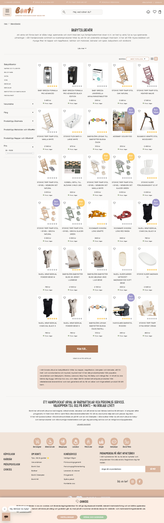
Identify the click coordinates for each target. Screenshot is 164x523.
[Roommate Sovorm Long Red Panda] (122, 213)
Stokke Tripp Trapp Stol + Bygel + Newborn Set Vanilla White (97, 185)
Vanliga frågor (70, 458)
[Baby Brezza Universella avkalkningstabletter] (97, 75)
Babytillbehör (15, 24)
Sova (5, 80)
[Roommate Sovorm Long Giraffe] (97, 213)
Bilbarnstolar (50, 447)
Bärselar (7, 84)
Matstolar (88, 447)
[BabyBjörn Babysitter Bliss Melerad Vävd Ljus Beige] (97, 259)
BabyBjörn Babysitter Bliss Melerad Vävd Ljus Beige (98, 277)
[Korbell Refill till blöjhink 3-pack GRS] (72, 167)
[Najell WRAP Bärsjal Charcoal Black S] (47, 308)
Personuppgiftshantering (74, 466)
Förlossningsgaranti (72, 462)
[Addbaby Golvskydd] (122, 121)
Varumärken (36, 462)
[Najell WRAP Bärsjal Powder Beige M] (47, 259)
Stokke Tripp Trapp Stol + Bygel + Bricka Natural (47, 231)
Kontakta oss (69, 483)
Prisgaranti (68, 475)
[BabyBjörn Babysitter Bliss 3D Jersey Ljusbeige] (72, 259)
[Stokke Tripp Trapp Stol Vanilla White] (47, 121)
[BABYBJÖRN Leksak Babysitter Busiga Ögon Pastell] (97, 308)
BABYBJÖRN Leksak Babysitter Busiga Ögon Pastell (97, 326)
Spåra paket (69, 479)
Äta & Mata (127, 447)
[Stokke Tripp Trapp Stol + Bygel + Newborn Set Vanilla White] (97, 167)
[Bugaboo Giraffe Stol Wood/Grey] (147, 121)
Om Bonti (36, 454)
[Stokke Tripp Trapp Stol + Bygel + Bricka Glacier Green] (72, 213)
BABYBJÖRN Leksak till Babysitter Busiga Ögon (97, 139)
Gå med (153, 469)
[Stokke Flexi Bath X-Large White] (72, 121)
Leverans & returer (72, 471)
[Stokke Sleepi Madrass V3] (147, 259)
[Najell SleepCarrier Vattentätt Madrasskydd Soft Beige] (122, 259)
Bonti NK (35, 479)
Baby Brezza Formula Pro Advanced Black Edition (73, 93)
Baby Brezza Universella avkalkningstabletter (97, 93)
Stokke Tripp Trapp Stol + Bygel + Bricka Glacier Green (72, 231)
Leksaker (75, 447)
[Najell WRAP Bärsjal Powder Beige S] (72, 308)
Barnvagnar (37, 447)
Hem (5, 24)
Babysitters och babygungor (15, 91)
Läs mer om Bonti (84, 424)
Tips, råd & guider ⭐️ (40, 458)
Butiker (34, 471)
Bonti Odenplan (37, 475)
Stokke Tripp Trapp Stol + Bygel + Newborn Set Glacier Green (122, 185)
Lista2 (152, 58)
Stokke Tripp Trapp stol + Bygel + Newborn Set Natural (47, 185)
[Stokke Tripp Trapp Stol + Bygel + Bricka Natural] (47, 213)
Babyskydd (63, 447)
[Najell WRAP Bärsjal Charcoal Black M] (147, 213)
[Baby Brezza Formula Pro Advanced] (47, 75)
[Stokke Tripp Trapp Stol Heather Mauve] (147, 75)
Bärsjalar (7, 88)
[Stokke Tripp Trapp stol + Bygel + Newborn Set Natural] (47, 167)
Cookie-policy (25, 512)
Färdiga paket (9, 95)
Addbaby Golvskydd (122, 136)
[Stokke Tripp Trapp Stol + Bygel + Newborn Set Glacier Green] (122, 167)
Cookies (8, 469)
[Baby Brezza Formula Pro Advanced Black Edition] (72, 75)
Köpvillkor (9, 454)
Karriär (8, 459)
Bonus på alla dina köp (44, 2)
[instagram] (132, 481)
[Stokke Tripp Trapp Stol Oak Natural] (122, 75)
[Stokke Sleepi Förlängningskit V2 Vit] (147, 167)
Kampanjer (114, 447)
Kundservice (70, 454)
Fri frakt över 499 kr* (78, 2)
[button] (159, 12)
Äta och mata (8, 72)
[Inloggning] (148, 12)
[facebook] (139, 481)
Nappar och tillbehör (12, 68)
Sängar (101, 447)
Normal (156, 58)
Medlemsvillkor (12, 464)
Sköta (6, 76)
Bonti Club (35, 466)
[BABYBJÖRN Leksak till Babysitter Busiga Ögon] (97, 121)
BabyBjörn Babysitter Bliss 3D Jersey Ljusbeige (73, 277)
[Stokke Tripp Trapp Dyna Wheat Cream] (147, 308)
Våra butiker (147, 2)
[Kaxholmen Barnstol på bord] (122, 308)
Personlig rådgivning (110, 2)
